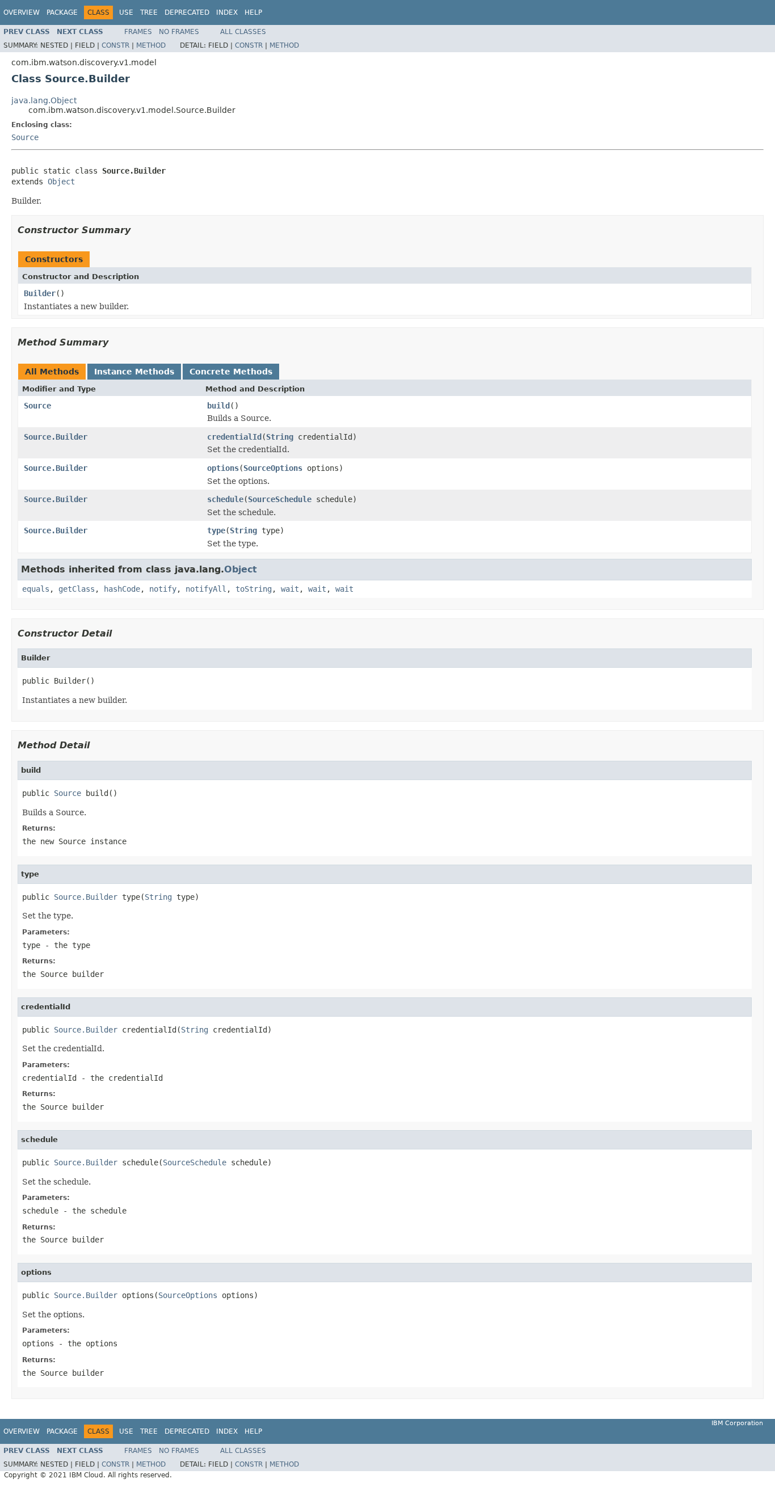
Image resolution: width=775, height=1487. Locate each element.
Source (25, 137)
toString (253, 588)
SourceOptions (272, 468)
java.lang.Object (44, 100)
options (223, 468)
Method (151, 45)
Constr (115, 45)
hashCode (122, 588)
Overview (21, 12)
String (279, 436)
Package (62, 12)
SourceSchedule (279, 499)
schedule (225, 499)
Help (253, 12)
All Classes (243, 32)
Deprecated (187, 12)
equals (35, 588)
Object (61, 181)
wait (290, 588)
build (218, 405)
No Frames (179, 32)
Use (126, 12)
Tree (149, 12)
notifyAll (206, 588)
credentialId (234, 436)
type (216, 530)
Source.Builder (55, 436)
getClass (76, 588)
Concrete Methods (230, 371)
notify (162, 588)
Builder (40, 293)
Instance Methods (134, 371)
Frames (138, 32)
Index (227, 12)
